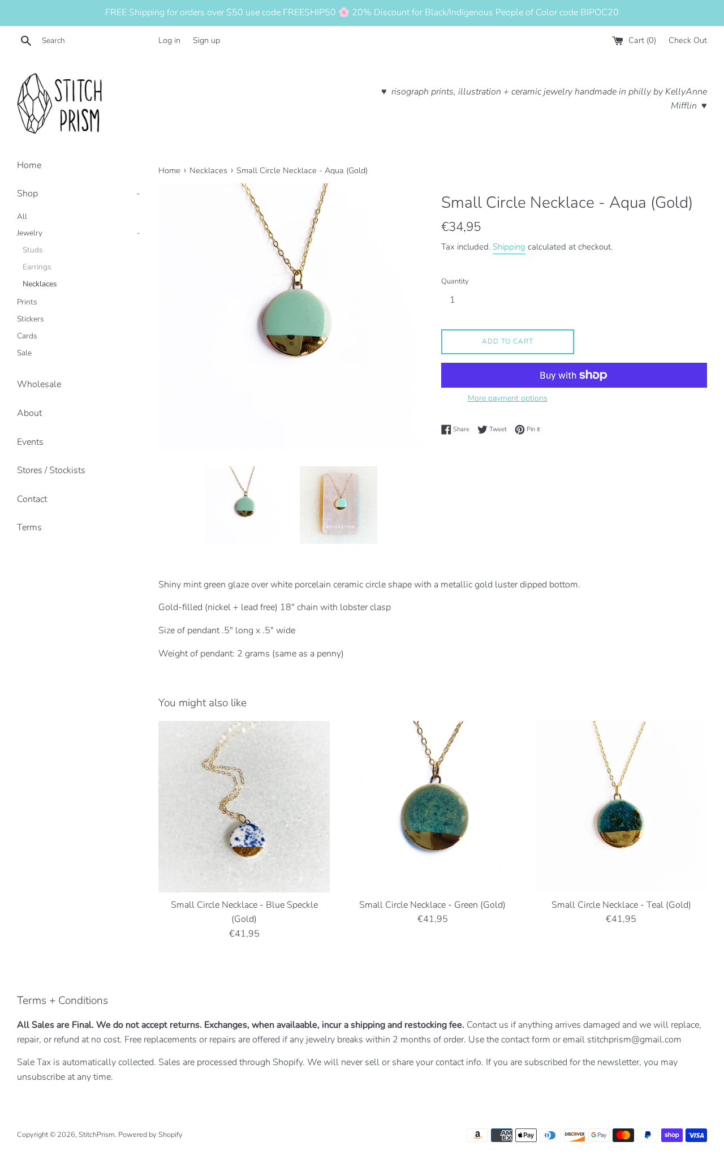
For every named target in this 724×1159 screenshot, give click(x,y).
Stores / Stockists (51, 470)
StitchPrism (97, 1135)
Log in (169, 40)
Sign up (206, 40)
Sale (24, 352)
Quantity (455, 281)
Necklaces (40, 283)
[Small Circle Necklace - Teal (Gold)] (621, 806)
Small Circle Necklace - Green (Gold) (432, 905)
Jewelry (78, 232)
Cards (27, 335)
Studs (33, 249)
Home (29, 165)
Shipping (509, 246)
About (29, 413)
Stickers (30, 319)
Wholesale (39, 384)
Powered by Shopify (150, 1135)
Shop (78, 193)
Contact (32, 499)
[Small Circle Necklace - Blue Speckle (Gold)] (244, 806)
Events (30, 442)
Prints (27, 302)
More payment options (508, 398)
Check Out (688, 40)
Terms (29, 527)
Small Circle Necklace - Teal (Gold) (621, 905)
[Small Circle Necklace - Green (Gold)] (432, 806)
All (22, 216)
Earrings (37, 266)
